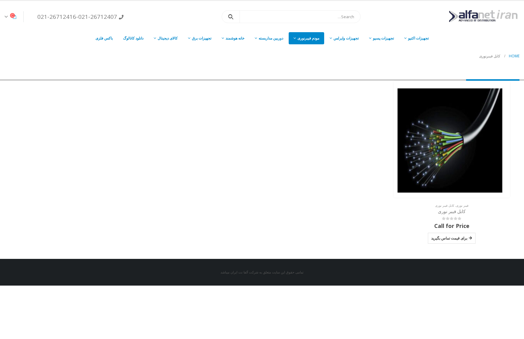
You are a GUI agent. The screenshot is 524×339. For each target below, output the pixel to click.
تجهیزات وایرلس (346, 38)
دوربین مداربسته (271, 38)
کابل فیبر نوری (444, 205)
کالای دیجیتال (168, 38)
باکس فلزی (104, 38)
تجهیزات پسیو (383, 38)
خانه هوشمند (235, 38)
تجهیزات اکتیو (418, 38)
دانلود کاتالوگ (133, 38)
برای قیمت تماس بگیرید (449, 238)
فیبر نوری (462, 205)
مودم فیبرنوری (308, 38)
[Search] (231, 17)
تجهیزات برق (201, 38)
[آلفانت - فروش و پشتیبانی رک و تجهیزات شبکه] (481, 16)
